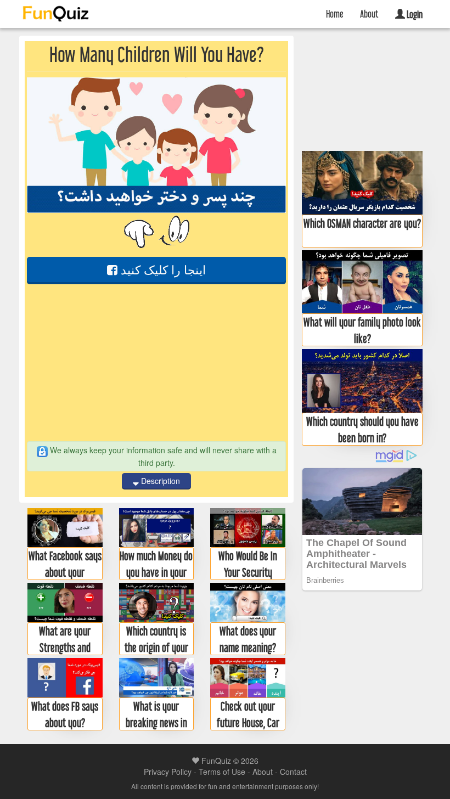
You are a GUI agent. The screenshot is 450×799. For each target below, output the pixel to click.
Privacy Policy (168, 771)
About (369, 14)
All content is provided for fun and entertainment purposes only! (225, 786)
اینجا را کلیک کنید (161, 269)
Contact (293, 771)
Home (335, 14)
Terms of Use (222, 771)
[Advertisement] (156, 363)
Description (159, 480)
